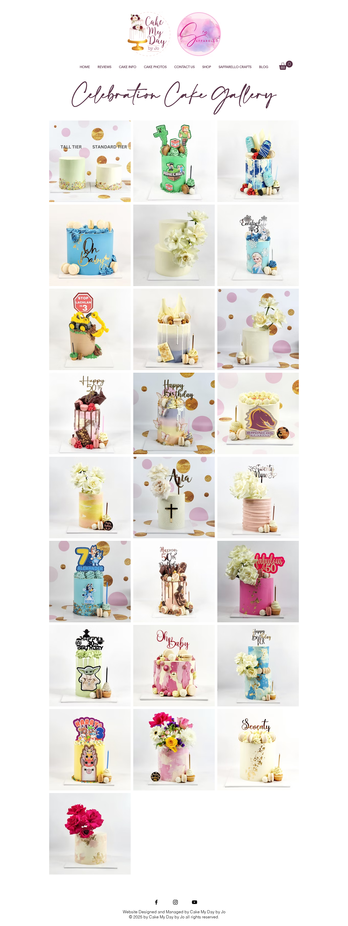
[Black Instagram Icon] (175, 902)
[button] (127, 67)
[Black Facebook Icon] (156, 902)
